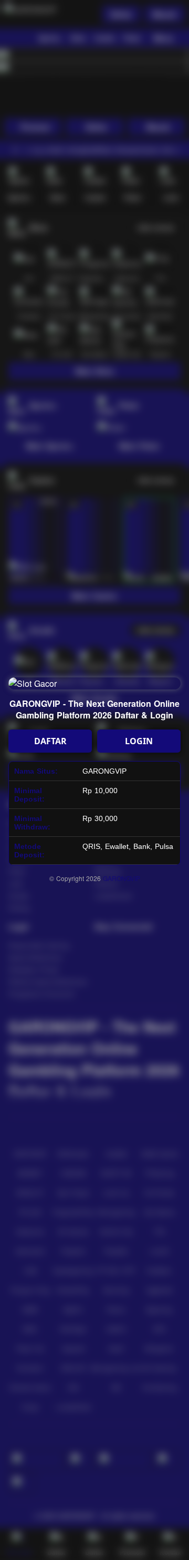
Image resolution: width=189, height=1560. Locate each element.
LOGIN (139, 741)
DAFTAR (50, 741)
